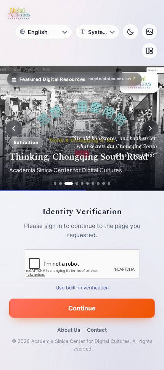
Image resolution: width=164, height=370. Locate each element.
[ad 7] (93, 183)
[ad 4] (77, 183)
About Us (68, 330)
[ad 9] (103, 183)
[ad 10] (109, 183)
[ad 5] (82, 183)
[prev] (13, 128)
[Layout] (149, 51)
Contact (97, 330)
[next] (150, 128)
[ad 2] (60, 183)
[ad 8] (98, 183)
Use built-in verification (82, 288)
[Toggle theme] (130, 32)
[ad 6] (87, 183)
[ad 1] (55, 183)
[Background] (149, 32)
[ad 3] (68, 183)
